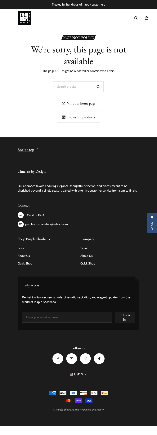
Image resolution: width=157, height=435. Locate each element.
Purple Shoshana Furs (67, 409)
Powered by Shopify (92, 409)
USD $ (78, 374)
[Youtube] (71, 358)
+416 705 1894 (34, 215)
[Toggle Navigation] (10, 18)
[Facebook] (57, 358)
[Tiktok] (99, 358)
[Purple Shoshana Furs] (24, 18)
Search (22, 248)
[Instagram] (85, 358)
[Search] (98, 86)
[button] (136, 18)
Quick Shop (25, 263)
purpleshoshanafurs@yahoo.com (46, 224)
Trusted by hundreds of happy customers (78, 4)
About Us (24, 256)
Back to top (26, 149)
